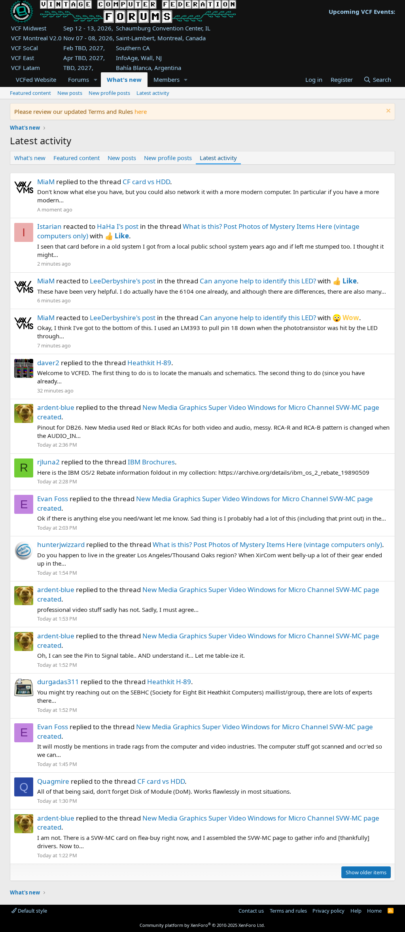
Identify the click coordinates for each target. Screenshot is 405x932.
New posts (69, 92)
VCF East (22, 58)
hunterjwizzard (61, 544)
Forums (78, 79)
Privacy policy (328, 910)
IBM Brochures (151, 461)
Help (355, 910)
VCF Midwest (28, 28)
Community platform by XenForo (202, 925)
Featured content (30, 92)
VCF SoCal (24, 48)
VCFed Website (36, 79)
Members (166, 79)
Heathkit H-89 (149, 362)
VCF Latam (25, 68)
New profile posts (109, 92)
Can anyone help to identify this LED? (258, 280)
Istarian (49, 226)
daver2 (48, 362)
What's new (124, 79)
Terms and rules (288, 910)
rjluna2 (48, 461)
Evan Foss (52, 498)
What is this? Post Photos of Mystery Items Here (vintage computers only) (267, 544)
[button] (95, 79)
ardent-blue (55, 407)
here (140, 111)
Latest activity (152, 92)
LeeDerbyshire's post (122, 280)
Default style (32, 910)
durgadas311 (58, 681)
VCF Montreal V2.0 (36, 38)
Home (374, 910)
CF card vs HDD (146, 181)
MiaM (46, 181)
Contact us (251, 910)
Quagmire (53, 781)
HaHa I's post (117, 226)
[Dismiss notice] (387, 112)
